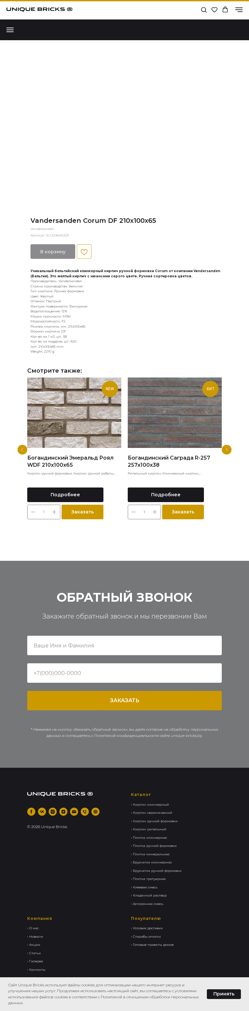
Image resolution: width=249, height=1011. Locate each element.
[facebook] (31, 812)
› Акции (33, 945)
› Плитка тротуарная (148, 879)
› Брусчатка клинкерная (151, 862)
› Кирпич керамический (151, 813)
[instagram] (53, 812)
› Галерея (35, 961)
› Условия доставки (147, 928)
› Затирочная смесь (147, 904)
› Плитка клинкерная (149, 838)
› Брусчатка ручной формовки (156, 871)
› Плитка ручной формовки (154, 846)
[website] (95, 812)
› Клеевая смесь (144, 887)
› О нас (33, 928)
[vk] (42, 812)
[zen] (63, 812)
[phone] (85, 812)
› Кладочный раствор (149, 895)
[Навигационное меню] (239, 9)
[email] (74, 812)
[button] (204, 9)
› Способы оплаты (146, 936)
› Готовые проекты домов (152, 945)
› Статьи (34, 953)
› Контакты (36, 970)
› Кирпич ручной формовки (154, 821)
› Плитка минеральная (150, 854)
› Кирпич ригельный (148, 829)
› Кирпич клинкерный (150, 804)
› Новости (35, 936)
